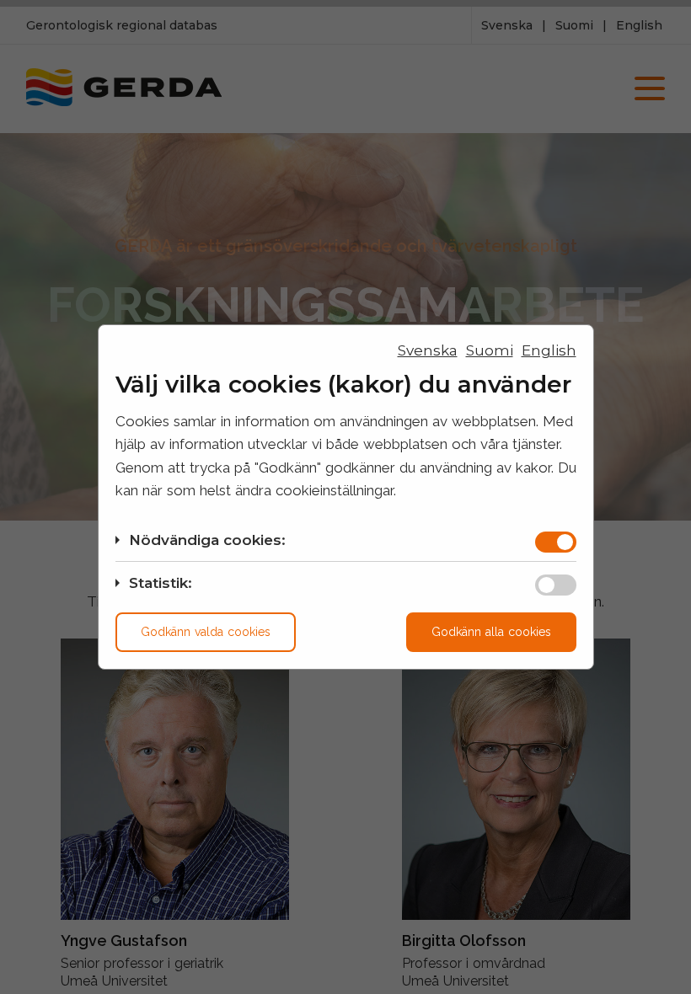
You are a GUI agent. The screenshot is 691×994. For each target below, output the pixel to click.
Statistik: (160, 582)
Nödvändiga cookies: (207, 540)
